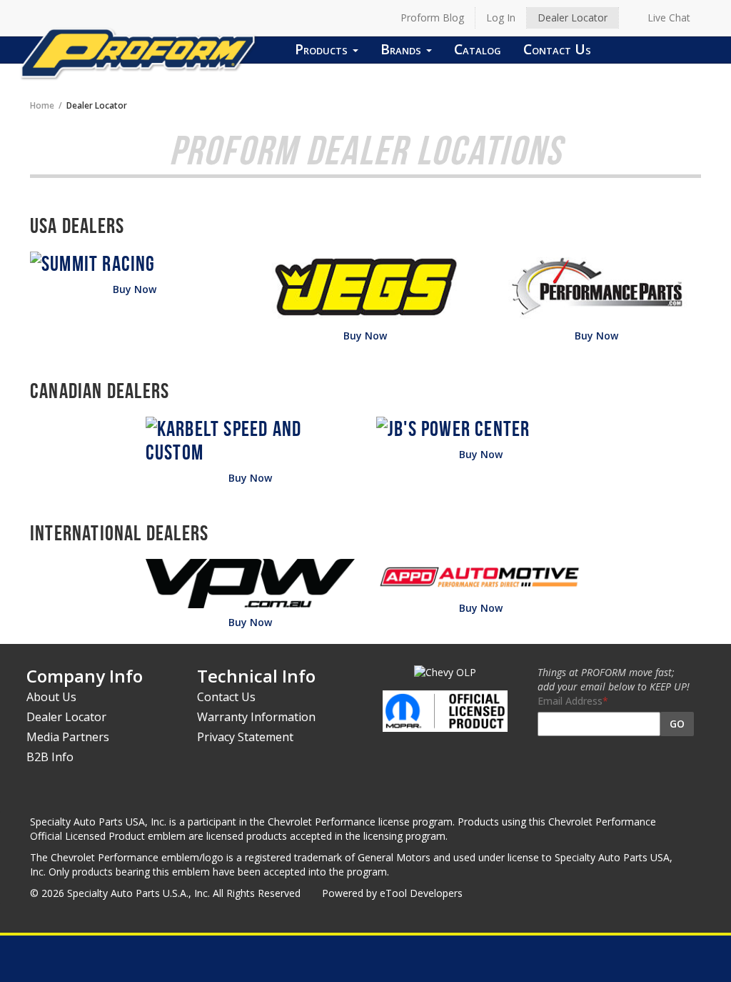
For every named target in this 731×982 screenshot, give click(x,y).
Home (42, 105)
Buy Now (134, 289)
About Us (51, 697)
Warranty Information (256, 717)
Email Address (570, 701)
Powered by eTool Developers (392, 893)
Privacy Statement (245, 737)
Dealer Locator (573, 17)
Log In (500, 17)
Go (677, 723)
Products (323, 49)
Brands (402, 49)
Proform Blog (432, 17)
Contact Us (557, 49)
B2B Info (50, 757)
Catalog (477, 49)
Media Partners (67, 737)
